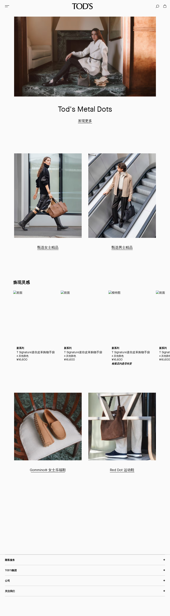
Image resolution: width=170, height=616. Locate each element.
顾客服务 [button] (10, 560)
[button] (7, 6)
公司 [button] (7, 580)
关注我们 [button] (10, 591)
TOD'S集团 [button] (11, 570)
